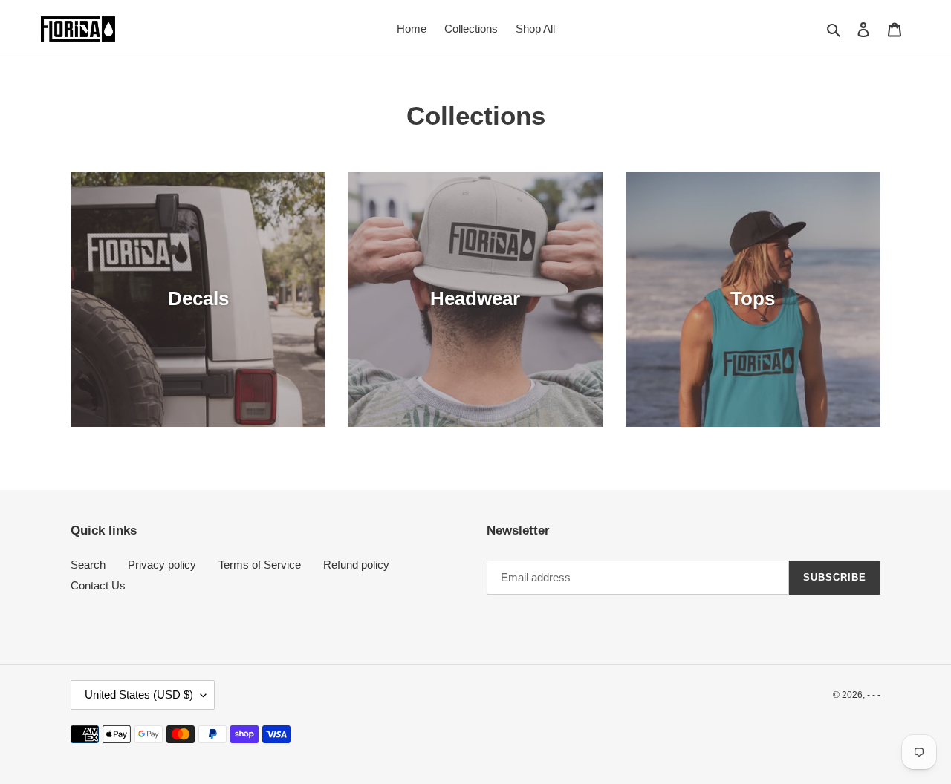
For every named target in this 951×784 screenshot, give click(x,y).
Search (88, 564)
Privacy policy (162, 564)
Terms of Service (259, 564)
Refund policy (356, 564)
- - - (873, 695)
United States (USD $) (139, 694)
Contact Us (98, 585)
